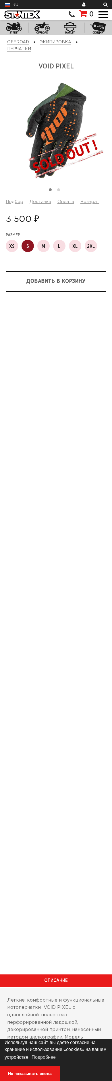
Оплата (65, 202)
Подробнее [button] (44, 1057)
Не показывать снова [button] (30, 1073)
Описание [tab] (56, 980)
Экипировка (55, 42)
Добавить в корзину (56, 281)
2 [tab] (60, 191)
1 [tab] (52, 191)
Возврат (89, 202)
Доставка (40, 202)
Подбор (14, 202)
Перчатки (19, 49)
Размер (13, 235)
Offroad (18, 42)
